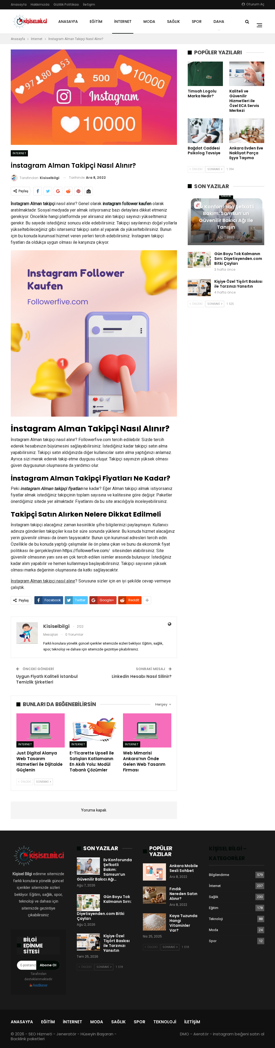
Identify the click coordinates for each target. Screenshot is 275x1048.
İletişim (89, 4)
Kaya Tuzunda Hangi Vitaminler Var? (183, 923)
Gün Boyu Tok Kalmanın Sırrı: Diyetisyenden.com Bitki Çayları (238, 258)
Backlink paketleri (28, 1039)
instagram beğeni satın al (238, 1034)
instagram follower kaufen (127, 203)
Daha (219, 21)
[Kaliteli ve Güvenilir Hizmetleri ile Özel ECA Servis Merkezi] (246, 74)
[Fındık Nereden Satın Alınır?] (154, 895)
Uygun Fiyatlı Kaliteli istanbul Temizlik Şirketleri (47, 679)
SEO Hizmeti (40, 1034)
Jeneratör (66, 1034)
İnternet (123, 21)
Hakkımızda (40, 4)
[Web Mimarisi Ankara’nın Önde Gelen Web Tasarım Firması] (147, 730)
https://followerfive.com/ (86, 550)
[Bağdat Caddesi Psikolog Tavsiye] (205, 130)
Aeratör (201, 1034)
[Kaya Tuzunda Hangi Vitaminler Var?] (154, 922)
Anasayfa (19, 4)
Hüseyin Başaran (97, 1034)
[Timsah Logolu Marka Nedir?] (205, 74)
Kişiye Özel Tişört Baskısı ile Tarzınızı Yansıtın (238, 284)
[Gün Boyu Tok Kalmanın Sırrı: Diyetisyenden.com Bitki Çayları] (199, 260)
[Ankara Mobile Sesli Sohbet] (154, 872)
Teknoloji (216, 919)
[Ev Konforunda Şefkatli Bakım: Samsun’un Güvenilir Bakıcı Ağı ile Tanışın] (88, 866)
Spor (197, 21)
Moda (149, 21)
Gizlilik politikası (66, 4)
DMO (184, 1034)
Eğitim (96, 21)
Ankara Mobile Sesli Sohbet (183, 868)
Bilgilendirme (219, 875)
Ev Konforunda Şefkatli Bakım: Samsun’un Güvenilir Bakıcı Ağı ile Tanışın (226, 216)
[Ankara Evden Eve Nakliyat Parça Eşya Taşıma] (246, 130)
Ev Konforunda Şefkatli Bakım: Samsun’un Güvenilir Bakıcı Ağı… (104, 869)
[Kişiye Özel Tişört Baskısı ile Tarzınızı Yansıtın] (199, 287)
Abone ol (48, 965)
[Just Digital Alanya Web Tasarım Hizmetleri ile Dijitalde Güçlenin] (40, 730)
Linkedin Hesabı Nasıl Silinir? (142, 676)
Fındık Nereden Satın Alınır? (183, 893)
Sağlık (173, 21)
